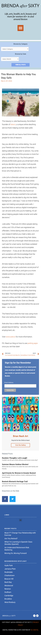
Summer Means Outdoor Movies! (15, 464)
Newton (7, 589)
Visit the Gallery (20, 445)
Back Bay (8, 582)
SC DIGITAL (35, 630)
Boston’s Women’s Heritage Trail (15, 481)
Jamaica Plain (10, 569)
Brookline (8, 599)
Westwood (8, 585)
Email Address (8, 382)
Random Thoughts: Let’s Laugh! (14, 458)
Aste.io (13, 124)
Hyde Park (8, 565)
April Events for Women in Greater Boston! (19, 473)
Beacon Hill (8, 579)
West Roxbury (9, 602)
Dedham (7, 592)
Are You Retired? (11, 538)
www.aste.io (10, 337)
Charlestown (9, 575)
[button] (20, 28)
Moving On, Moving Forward (15, 553)
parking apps (33, 343)
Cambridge (8, 595)
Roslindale (8, 572)
